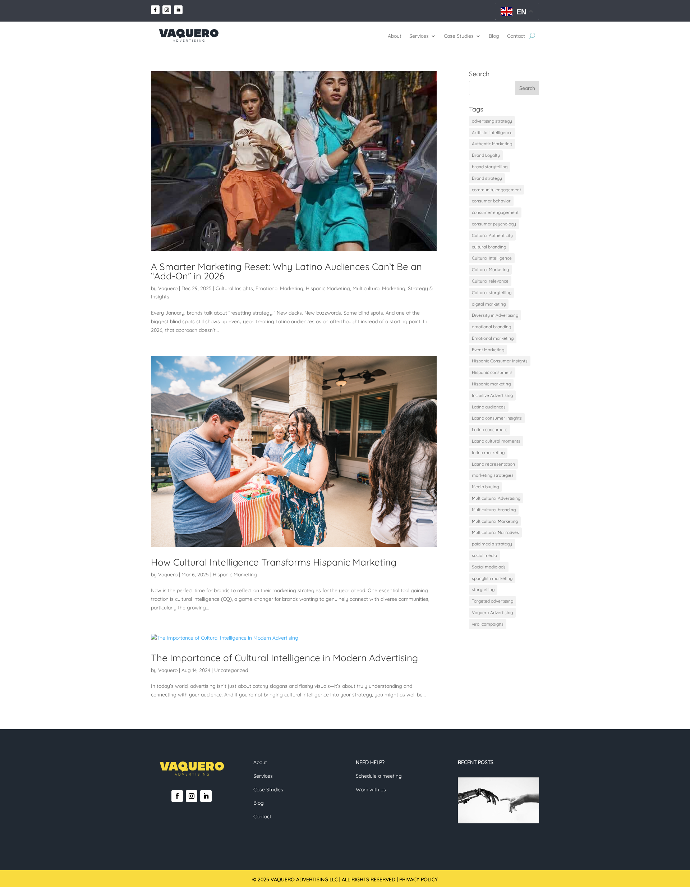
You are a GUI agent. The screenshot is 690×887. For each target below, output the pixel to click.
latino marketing (488, 452)
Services (419, 36)
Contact (516, 36)
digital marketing (489, 304)
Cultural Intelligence (492, 258)
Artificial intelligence (492, 132)
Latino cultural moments (496, 441)
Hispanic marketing (491, 384)
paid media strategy (492, 544)
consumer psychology (494, 224)
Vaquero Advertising (492, 612)
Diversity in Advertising (495, 315)
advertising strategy (492, 121)
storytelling (483, 589)
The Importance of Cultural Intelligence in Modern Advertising (284, 658)
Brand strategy (487, 178)
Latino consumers (489, 429)
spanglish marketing (492, 578)
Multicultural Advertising (496, 498)
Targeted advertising (492, 601)
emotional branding (491, 326)
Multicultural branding (494, 509)
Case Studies (459, 36)
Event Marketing (488, 349)
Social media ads (489, 567)
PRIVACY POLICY (418, 879)
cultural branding (489, 247)
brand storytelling (489, 166)
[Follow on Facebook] (155, 9)
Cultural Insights (234, 288)
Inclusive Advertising (492, 395)
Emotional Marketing (279, 288)
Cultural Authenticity (492, 235)
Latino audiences (489, 407)
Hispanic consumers (492, 372)
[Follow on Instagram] (166, 9)
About (394, 36)
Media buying (485, 486)
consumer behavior (491, 201)
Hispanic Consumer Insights (500, 361)
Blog (494, 36)
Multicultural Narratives (495, 532)
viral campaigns (487, 624)
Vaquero (168, 288)
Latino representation (493, 464)
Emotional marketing (493, 338)
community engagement (496, 189)
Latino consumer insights (497, 418)
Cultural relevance (490, 281)
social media (484, 555)
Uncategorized (231, 670)
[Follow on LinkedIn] (178, 9)
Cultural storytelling (491, 292)
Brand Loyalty (486, 155)
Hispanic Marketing (328, 288)
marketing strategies (493, 475)
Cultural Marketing (490, 269)
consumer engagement (495, 212)
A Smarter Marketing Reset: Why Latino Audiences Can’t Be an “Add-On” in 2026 (286, 271)
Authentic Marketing (492, 143)
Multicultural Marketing (379, 288)
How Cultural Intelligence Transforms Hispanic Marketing (273, 562)
